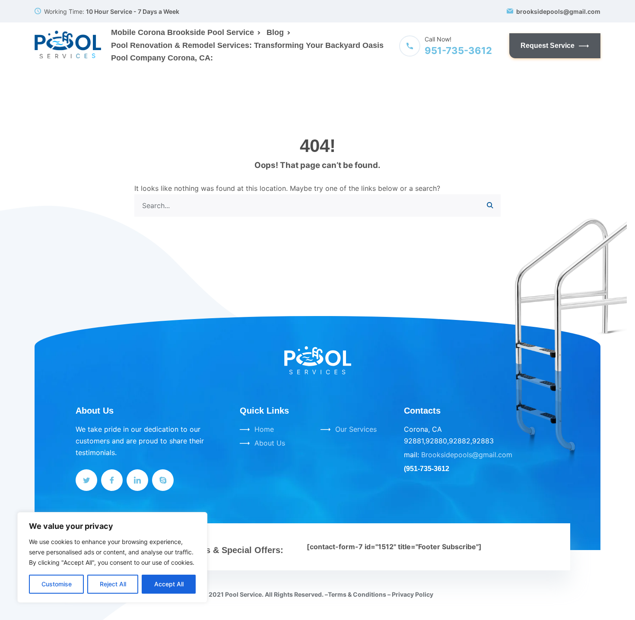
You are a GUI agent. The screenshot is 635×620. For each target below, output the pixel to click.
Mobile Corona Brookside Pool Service (182, 32)
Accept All (169, 584)
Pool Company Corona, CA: (162, 58)
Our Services (356, 429)
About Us (269, 443)
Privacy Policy (412, 594)
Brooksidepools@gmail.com (466, 454)
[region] (112, 557)
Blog (275, 32)
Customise (56, 584)
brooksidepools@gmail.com (558, 12)
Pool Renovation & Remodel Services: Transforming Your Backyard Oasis (247, 45)
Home (264, 429)
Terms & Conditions (357, 594)
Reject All (113, 584)
